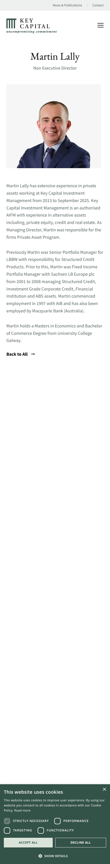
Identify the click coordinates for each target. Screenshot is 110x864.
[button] (55, 855)
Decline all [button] (80, 842)
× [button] (104, 790)
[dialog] (55, 824)
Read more (22, 810)
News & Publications (67, 5)
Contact (98, 5)
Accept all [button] (28, 842)
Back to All (17, 354)
